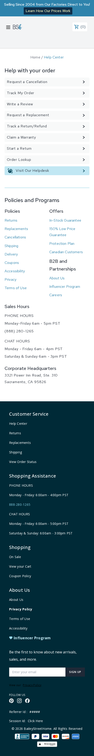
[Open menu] (8, 27)
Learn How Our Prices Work (48, 10)
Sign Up (75, 672)
